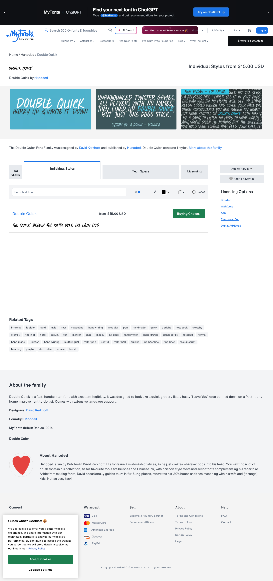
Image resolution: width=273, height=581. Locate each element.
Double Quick (24, 213)
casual (55, 334)
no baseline (151, 342)
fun (65, 334)
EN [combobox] (235, 30)
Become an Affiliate (142, 522)
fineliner (30, 334)
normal (202, 334)
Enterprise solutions (250, 41)
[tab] (15, 172)
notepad (187, 334)
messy (100, 334)
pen (125, 327)
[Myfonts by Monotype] (20, 35)
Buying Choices (188, 213)
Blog (180, 40)
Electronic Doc (230, 219)
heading (16, 349)
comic (61, 349)
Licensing (194, 171)
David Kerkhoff (90, 147)
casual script (187, 342)
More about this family (205, 147)
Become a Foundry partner (146, 515)
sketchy (197, 327)
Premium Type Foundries (157, 41)
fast (63, 327)
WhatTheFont (198, 40)
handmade (139, 327)
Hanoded (27, 54)
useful (105, 342)
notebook (182, 327)
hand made (18, 342)
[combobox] (89, 30)
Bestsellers (107, 41)
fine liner (169, 342)
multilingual (71, 342)
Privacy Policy (183, 528)
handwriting (95, 327)
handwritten (131, 334)
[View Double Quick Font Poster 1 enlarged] (50, 109)
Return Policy (183, 535)
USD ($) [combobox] (217, 30)
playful (30, 349)
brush (73, 349)
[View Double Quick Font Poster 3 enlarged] (221, 109)
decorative (46, 349)
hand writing (52, 342)
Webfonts (227, 206)
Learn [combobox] (196, 30)
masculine (77, 327)
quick (153, 327)
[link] (46, 30)
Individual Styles (62, 168)
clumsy (15, 334)
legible (30, 327)
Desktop (226, 200)
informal (16, 327)
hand (43, 327)
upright (166, 327)
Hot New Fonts (128, 41)
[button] (5, 12)
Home (13, 54)
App (223, 213)
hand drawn (150, 334)
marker (76, 334)
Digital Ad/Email (231, 226)
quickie (135, 342)
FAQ (224, 515)
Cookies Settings (41, 570)
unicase (34, 342)
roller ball (120, 342)
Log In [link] (262, 30)
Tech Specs (140, 171)
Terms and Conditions (189, 515)
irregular (113, 327)
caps (89, 334)
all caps (114, 334)
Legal (178, 541)
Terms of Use (183, 522)
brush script (170, 334)
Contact (226, 522)
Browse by (67, 40)
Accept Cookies (40, 559)
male (54, 327)
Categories (86, 40)
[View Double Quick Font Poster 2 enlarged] (136, 109)
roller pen (90, 342)
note (43, 334)
